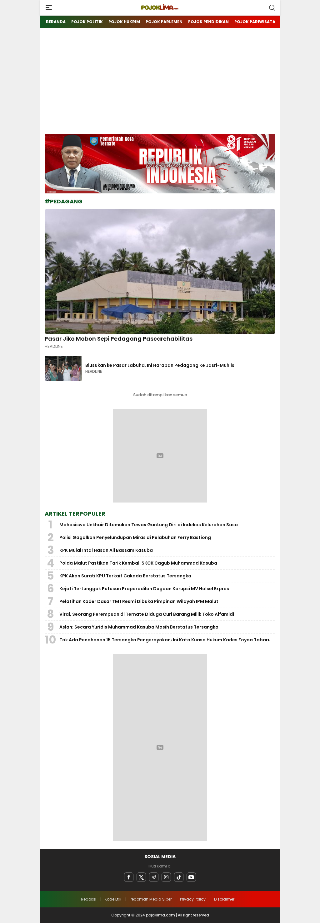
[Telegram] (153, 877)
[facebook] (128, 877)
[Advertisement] (160, 87)
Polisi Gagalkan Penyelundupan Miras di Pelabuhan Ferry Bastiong (135, 537)
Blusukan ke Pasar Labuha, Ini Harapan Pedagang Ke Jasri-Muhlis (159, 365)
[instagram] (166, 877)
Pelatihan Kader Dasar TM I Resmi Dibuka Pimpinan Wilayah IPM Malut (138, 601)
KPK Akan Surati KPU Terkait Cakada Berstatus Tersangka (125, 576)
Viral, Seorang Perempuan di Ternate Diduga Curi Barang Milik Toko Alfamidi (146, 614)
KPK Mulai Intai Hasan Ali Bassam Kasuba (106, 550)
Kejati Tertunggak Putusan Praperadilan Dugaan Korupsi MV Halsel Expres (144, 588)
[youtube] (191, 877)
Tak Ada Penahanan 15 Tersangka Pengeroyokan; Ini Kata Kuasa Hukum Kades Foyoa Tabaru (165, 640)
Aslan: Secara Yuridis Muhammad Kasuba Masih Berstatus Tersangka (138, 627)
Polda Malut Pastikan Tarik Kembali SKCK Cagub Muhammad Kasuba (138, 563)
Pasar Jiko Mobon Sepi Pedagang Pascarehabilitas (118, 338)
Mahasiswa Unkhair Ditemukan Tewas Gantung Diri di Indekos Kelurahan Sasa (148, 525)
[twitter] (141, 877)
